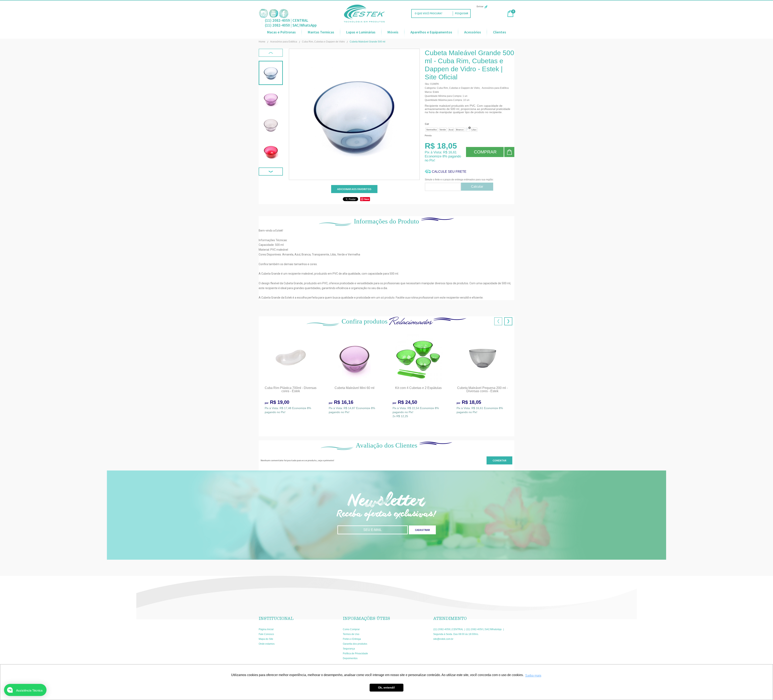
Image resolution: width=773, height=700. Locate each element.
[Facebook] (283, 13)
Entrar (480, 6)
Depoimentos (350, 658)
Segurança (349, 648)
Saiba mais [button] (533, 675)
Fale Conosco (266, 634)
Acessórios (472, 32)
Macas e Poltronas (281, 32)
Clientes (499, 32)
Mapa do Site (266, 639)
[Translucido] (468, 130)
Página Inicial (266, 629)
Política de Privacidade (355, 653)
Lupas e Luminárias (360, 32)
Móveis (393, 32)
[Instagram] (263, 13)
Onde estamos (267, 643)
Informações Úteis (366, 618)
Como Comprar (351, 629)
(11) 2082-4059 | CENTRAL (286, 20)
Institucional (276, 618)
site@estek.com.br (443, 639)
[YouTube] (273, 13)
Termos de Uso (351, 634)
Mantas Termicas (321, 32)
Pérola (428, 135)
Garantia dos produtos (355, 643)
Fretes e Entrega (352, 639)
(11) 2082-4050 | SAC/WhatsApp (291, 25)
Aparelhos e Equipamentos (431, 32)
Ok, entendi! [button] (386, 687)
